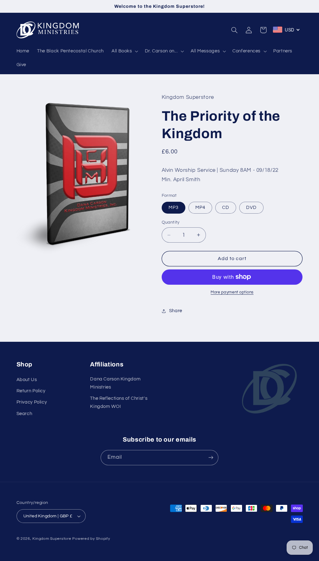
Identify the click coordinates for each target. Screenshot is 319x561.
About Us (27, 379)
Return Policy (31, 391)
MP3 (174, 207)
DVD (251, 207)
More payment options (232, 292)
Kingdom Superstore (51, 538)
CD (225, 207)
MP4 (200, 207)
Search (24, 413)
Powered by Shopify (91, 538)
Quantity (171, 222)
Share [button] (175, 310)
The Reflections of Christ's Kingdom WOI (118, 402)
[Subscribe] (211, 457)
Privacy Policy (32, 402)
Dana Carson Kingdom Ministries (115, 383)
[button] (124, 51)
